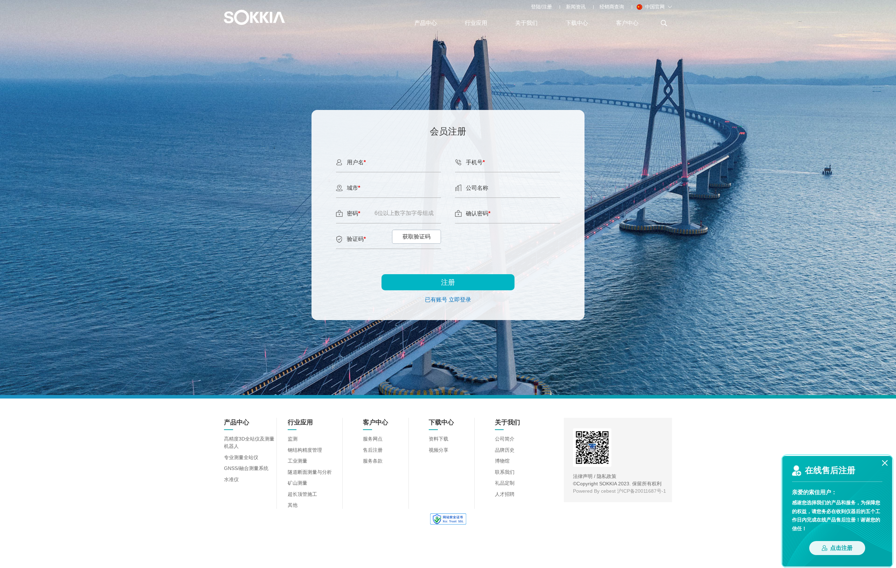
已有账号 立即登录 (448, 300)
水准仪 (231, 479)
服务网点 (373, 439)
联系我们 (504, 472)
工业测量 (297, 461)
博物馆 (502, 461)
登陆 (536, 6)
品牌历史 (504, 450)
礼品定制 (504, 483)
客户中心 (627, 23)
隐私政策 (606, 476)
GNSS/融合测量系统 (246, 468)
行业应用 (476, 23)
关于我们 (526, 23)
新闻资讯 (576, 6)
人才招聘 (504, 494)
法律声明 (583, 476)
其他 (293, 505)
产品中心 (425, 23)
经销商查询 (612, 6)
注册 (547, 6)
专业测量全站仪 (241, 457)
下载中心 (577, 23)
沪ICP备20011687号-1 (641, 491)
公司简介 (504, 439)
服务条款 (373, 461)
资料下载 (438, 439)
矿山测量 (297, 483)
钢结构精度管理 (305, 450)
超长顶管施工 (302, 494)
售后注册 (373, 450)
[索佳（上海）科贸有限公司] (254, 17)
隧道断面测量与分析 (310, 472)
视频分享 (438, 450)
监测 (293, 439)
